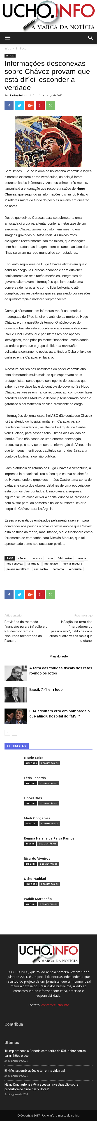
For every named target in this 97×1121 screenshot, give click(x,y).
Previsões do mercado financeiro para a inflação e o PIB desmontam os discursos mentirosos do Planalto (26, 631)
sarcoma (58, 569)
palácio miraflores (18, 569)
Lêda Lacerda (35, 778)
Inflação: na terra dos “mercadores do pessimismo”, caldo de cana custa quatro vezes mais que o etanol (70, 631)
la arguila (33, 563)
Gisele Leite (33, 758)
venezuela (75, 569)
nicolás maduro (72, 563)
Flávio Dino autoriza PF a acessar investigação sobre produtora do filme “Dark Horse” (42, 1087)
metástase (51, 563)
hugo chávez (15, 563)
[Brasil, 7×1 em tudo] (16, 694)
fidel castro (65, 558)
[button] (90, 38)
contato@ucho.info (55, 1005)
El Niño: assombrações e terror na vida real (35, 1070)
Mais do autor (59, 656)
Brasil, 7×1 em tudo (46, 689)
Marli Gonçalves (37, 818)
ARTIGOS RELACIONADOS (25, 656)
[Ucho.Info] (48, 16)
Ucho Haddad (35, 878)
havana (81, 558)
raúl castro (41, 569)
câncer (22, 558)
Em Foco (21, 48)
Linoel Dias (33, 798)
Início (8, 48)
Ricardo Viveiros (37, 858)
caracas (37, 558)
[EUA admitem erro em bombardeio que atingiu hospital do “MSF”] (16, 716)
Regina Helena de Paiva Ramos (49, 838)
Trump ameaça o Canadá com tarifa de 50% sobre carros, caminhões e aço (45, 1053)
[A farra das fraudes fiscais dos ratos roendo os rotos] (16, 673)
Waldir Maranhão (38, 899)
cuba (50, 558)
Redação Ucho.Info (22, 95)
